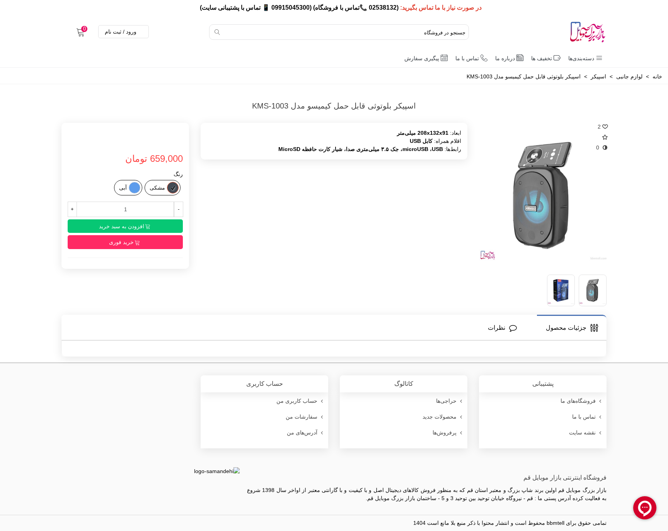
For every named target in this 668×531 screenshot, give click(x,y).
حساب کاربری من (296, 401)
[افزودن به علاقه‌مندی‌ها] (602, 137)
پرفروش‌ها (445, 432)
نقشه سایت (582, 432)
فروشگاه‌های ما (578, 401)
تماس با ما (467, 58)
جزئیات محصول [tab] (566, 327)
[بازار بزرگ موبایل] (568, 32)
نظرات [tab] (496, 327)
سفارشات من (301, 417)
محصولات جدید (440, 417)
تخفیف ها (541, 58)
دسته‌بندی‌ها (581, 58)
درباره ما (505, 58)
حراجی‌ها (446, 401)
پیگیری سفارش (421, 58)
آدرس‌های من (302, 432)
